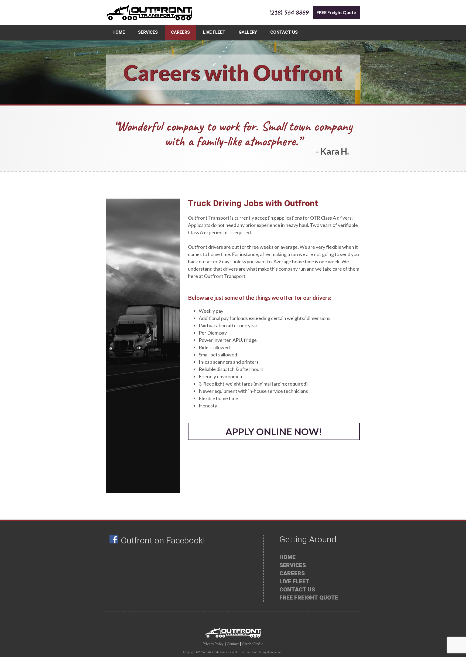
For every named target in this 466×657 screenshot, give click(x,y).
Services (148, 32)
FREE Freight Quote (336, 12)
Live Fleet (214, 32)
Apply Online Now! (273, 431)
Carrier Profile (252, 644)
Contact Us (284, 32)
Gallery (248, 32)
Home (118, 32)
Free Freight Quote (308, 598)
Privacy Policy (213, 644)
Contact (233, 644)
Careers (180, 32)
